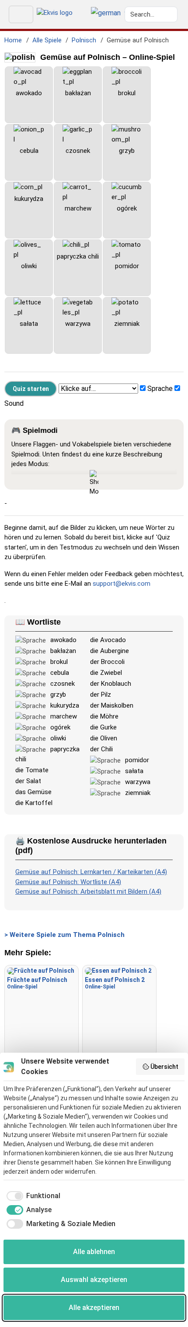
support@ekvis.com (121, 583)
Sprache (160, 388)
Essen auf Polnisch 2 (115, 983)
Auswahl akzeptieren (94, 1279)
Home (13, 40)
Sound (14, 403)
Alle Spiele (47, 40)
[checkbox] (31, 1196)
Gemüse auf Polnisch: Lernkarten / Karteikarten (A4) (91, 872)
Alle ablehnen (94, 1252)
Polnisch (84, 40)
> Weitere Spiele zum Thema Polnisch (64, 935)
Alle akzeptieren (94, 1307)
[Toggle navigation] (21, 14)
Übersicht (164, 1066)
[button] (106, 13)
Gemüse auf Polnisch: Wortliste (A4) (68, 882)
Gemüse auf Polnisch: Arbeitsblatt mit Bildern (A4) (88, 891)
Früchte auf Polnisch (37, 983)
